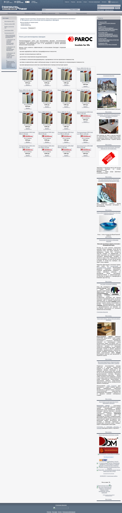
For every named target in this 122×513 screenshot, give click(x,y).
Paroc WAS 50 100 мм (26, 112)
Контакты (104, 1)
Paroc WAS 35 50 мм (83, 90)
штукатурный (114, 266)
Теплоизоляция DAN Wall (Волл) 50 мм (85, 146)
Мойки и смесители (48, 13)
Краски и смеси (30, 13)
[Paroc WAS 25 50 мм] (66, 79)
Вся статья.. (108, 112)
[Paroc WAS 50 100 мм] (27, 123)
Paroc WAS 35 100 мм (45, 90)
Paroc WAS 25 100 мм (26, 68)
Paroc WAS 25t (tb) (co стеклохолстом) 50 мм (26, 90)
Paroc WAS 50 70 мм (64, 112)
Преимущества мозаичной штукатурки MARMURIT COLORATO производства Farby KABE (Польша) (108, 35)
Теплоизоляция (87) (9, 33)
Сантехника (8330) (9, 30)
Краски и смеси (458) (9, 23)
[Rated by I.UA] (61, 508)
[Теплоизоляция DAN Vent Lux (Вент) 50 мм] (47, 150)
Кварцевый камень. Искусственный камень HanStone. (108, 319)
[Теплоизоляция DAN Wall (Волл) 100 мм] (66, 150)
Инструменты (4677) (9, 21)
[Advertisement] (57, 162)
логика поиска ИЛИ (26, 25)
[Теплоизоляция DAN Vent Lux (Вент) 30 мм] (27, 150)
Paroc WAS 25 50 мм (64, 68)
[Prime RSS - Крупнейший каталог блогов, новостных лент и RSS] (109, 471)
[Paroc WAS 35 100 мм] (47, 101)
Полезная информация (94, 1)
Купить (28, 85)
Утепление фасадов (108, 75)
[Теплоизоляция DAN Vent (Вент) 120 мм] (27, 136)
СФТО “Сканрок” (112, 385)
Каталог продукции (30, 18)
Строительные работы (112, 476)
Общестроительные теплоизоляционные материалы (60, 18)
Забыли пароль (109, 10)
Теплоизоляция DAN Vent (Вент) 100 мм (85, 112)
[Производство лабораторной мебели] (108, 453)
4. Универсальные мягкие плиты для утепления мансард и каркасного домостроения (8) (10, 64)
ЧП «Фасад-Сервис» (108, 456)
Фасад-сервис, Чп (106, 482)
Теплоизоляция (81, 13)
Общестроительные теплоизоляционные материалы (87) (10, 36)
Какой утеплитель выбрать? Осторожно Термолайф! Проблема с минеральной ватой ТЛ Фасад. (108, 29)
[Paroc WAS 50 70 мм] (66, 123)
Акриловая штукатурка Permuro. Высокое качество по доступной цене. (109, 148)
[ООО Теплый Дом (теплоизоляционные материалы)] (108, 447)
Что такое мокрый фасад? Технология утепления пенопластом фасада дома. (108, 180)
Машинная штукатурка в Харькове (107, 44)
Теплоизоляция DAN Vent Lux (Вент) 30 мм (27, 146)
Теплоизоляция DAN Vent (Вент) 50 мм (46, 133)
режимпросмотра (20, 2)
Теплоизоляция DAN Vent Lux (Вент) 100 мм (66, 133)
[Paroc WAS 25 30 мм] (47, 79)
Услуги (85, 1)
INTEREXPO (103, 476)
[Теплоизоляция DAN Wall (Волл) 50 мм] (85, 150)
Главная (22, 18)
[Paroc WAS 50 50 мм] (47, 123)
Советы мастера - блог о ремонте (108, 494)
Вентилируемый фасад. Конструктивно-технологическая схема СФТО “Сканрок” (109, 362)
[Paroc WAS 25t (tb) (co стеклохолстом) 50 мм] (27, 103)
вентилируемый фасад (104, 267)
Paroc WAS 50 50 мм (44, 112)
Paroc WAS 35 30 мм (64, 90)
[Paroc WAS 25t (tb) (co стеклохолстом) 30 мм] (85, 81)
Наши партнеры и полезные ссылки (108, 435)
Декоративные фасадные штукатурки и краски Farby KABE (108, 40)
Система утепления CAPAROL (108, 284)
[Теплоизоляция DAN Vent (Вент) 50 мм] (47, 136)
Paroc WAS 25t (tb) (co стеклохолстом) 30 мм (84, 68)
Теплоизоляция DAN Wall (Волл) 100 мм (65, 146)
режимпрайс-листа (9, 2)
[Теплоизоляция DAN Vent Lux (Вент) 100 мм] (66, 136)
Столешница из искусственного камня (107, 24)
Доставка (79, 1)
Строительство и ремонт (14, 8)
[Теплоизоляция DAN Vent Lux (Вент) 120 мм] (85, 136)
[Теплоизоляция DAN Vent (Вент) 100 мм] (85, 116)
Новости (67, 1)
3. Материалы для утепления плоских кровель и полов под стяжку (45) (10, 55)
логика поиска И (25, 23)
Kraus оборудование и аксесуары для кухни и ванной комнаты (108, 213)
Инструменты (12, 13)
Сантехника (63, 13)
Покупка (73, 1)
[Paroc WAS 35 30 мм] (66, 101)
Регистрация (100, 10)
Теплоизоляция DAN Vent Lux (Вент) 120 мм (85, 133)
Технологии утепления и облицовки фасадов (108, 240)
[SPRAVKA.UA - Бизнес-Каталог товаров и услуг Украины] (104, 484)
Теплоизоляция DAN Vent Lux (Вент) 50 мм (46, 146)
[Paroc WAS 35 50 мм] (85, 101)
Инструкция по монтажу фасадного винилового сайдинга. (108, 402)
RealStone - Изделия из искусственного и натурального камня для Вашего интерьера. (109, 116)
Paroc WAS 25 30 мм (44, 68)
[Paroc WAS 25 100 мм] (27, 79)
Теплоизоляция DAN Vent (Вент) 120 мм (27, 133)
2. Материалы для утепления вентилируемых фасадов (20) (10, 48)
